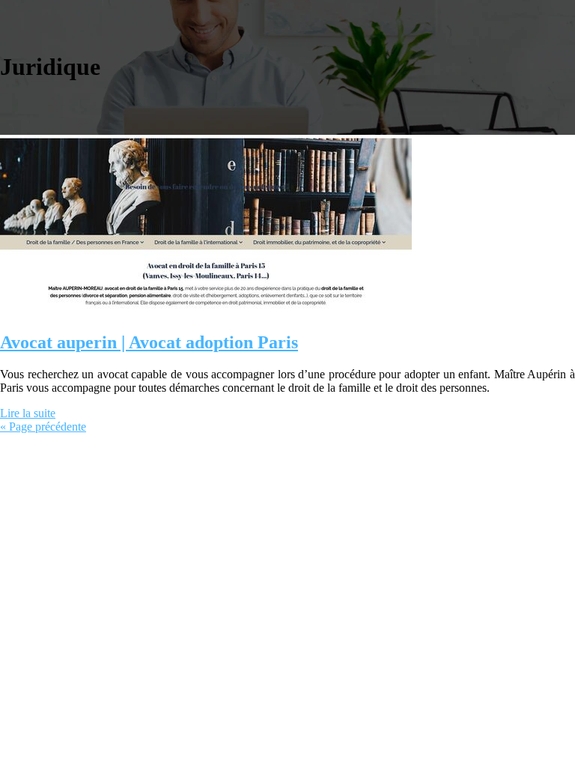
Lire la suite (27, 413)
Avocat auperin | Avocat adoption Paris (149, 342)
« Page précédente (43, 426)
